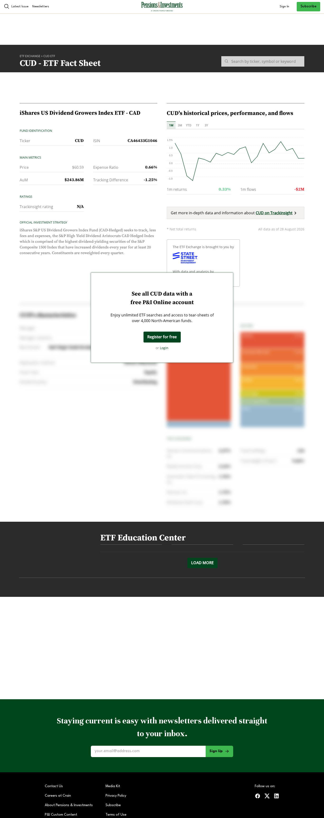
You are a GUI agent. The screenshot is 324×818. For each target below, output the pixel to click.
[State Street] (185, 258)
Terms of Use (116, 815)
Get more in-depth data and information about (231, 212)
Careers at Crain (58, 796)
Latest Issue (19, 6)
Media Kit (113, 786)
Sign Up (216, 751)
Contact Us (54, 786)
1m (171, 125)
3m (180, 125)
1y (197, 125)
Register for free (162, 336)
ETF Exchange (30, 56)
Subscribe (308, 6)
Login (164, 348)
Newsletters (40, 6)
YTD (188, 125)
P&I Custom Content (61, 815)
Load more (202, 562)
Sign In (284, 6)
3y (206, 125)
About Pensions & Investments (69, 805)
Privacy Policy (116, 796)
